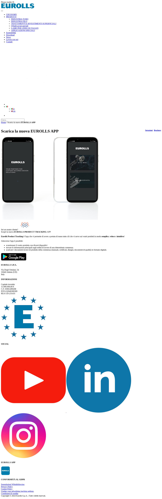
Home (3, 122)
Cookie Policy (6, 489)
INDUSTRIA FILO (19, 21)
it (13, 109)
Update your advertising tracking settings (17, 491)
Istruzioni (149, 130)
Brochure (157, 130)
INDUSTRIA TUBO (19, 19)
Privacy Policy (7, 487)
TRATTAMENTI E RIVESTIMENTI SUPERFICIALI (33, 24)
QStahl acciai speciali (19, 26)
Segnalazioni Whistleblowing (12, 484)
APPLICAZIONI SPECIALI (23, 30)
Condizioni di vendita (9, 493)
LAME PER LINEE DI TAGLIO (24, 28)
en (14, 111)
